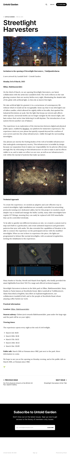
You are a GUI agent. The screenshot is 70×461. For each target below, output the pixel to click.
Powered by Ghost (61, 452)
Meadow (26, 129)
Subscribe (62, 4)
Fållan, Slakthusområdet (20, 309)
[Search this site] (46, 4)
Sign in (52, 4)
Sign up (35, 452)
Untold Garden (10, 4)
